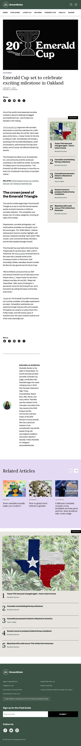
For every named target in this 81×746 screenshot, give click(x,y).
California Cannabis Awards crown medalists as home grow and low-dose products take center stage (66, 508)
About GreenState (10, 681)
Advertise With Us (47, 681)
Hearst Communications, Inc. (17, 739)
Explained (15, 12)
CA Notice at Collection (12, 690)
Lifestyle (27, 12)
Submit (63, 714)
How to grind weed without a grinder (38, 504)
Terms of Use (8, 685)
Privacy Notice (46, 685)
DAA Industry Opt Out (11, 694)
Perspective (50, 12)
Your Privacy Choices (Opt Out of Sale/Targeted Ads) (26, 699)
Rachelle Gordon (10, 89)
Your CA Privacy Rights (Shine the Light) (56, 690)
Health (62, 12)
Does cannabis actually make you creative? (14, 504)
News (5, 12)
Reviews (38, 12)
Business (72, 12)
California (7, 72)
